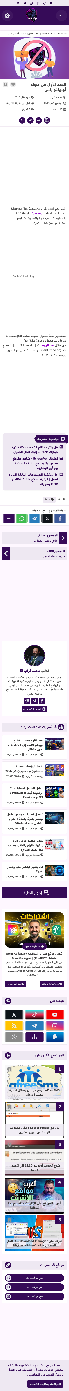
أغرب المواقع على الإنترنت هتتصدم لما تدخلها (34, 1205)
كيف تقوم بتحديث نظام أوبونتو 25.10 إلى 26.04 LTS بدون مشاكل (25, 745)
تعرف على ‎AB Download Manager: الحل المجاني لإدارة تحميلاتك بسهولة (34, 1243)
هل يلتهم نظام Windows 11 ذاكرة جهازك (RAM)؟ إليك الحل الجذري (35, 449)
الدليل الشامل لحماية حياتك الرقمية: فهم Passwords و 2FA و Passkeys (25, 793)
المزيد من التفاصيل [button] (40, 1374)
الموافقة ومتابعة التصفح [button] (45, 1384)
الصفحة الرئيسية (59, 33)
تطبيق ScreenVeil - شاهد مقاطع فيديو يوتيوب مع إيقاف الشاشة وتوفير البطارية (35, 463)
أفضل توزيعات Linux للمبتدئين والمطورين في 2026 (24, 769)
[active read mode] (47, 120)
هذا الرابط (47, 345)
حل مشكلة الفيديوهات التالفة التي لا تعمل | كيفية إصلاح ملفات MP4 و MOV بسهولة (33, 479)
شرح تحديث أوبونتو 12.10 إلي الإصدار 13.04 (34, 1168)
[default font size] (30, 120)
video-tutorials (50, 984)
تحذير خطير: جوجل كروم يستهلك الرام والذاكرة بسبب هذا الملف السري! (25, 845)
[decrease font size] (39, 120)
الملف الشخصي (32, 709)
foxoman (38, 213)
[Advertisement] (34, 167)
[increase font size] (22, 120)
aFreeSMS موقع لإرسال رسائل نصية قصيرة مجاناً (34, 1092)
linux (44, 33)
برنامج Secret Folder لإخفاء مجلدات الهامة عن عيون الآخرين (34, 1130)
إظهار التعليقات (31, 893)
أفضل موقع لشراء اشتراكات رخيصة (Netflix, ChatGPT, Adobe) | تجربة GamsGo (34, 956)
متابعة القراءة (17, 984)
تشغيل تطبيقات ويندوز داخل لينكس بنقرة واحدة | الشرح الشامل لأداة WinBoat (25, 819)
